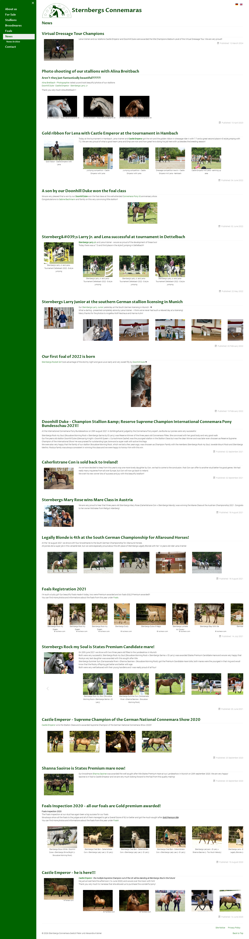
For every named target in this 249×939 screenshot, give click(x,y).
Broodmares (13, 25)
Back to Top (238, 933)
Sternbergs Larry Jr (79, 86)
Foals (8, 31)
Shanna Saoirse (100, 774)
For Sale (10, 15)
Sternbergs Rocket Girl (52, 362)
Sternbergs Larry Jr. (87, 242)
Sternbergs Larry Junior (92, 307)
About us (11, 9)
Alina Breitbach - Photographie (55, 82)
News (9, 36)
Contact (10, 47)
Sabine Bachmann (67, 199)
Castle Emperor (62, 86)
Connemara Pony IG (132, 196)
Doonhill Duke (48, 86)
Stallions (11, 20)
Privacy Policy (234, 927)
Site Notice (220, 927)
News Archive (13, 41)
